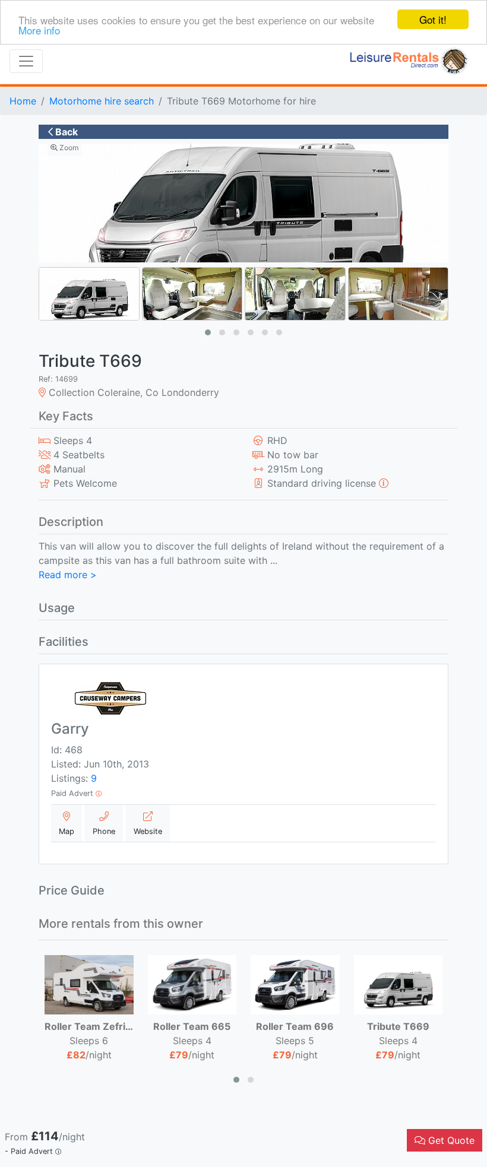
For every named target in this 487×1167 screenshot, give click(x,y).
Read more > (68, 575)
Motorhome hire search (101, 101)
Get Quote (450, 1140)
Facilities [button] (63, 642)
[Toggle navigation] (26, 61)
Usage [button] (57, 608)
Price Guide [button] (72, 890)
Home (23, 101)
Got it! (433, 19)
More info (39, 30)
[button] (208, 332)
